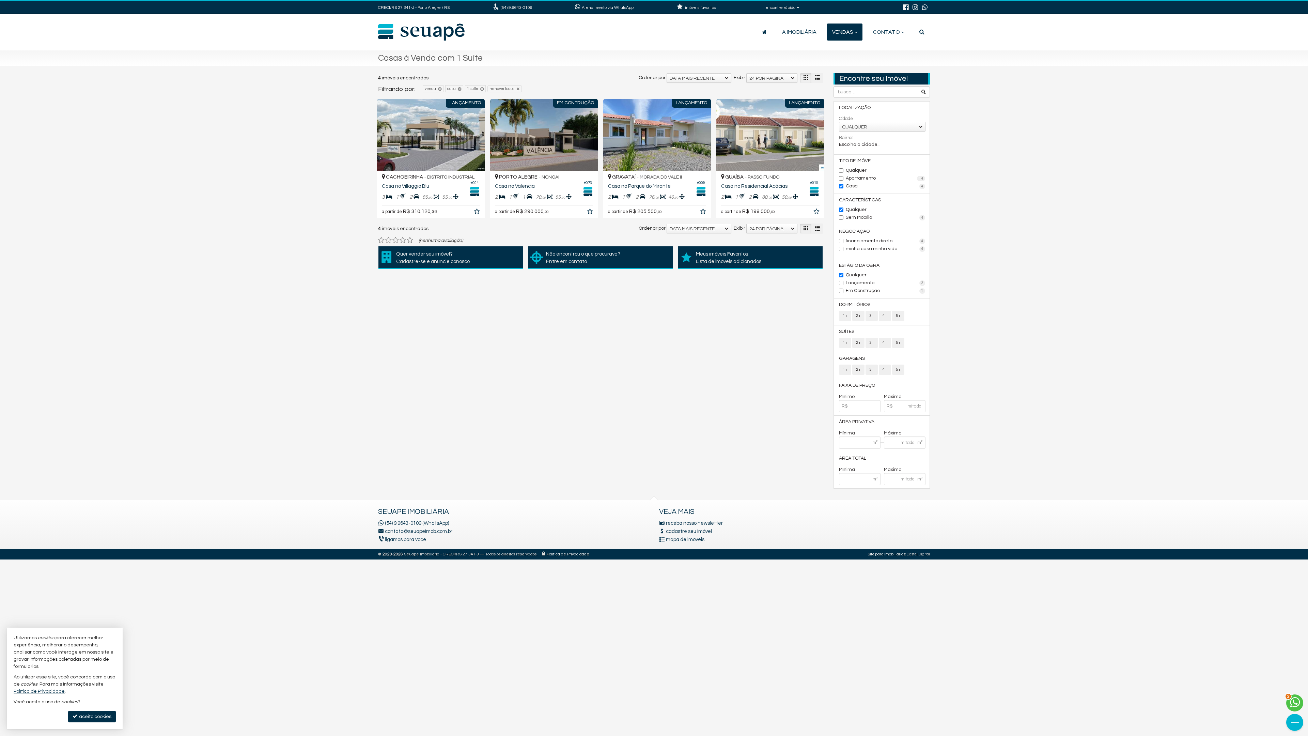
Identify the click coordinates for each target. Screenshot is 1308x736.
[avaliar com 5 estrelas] (410, 240)
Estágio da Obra (859, 265)
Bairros (846, 137)
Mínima (847, 433)
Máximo (892, 396)
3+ (871, 315)
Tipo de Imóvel (856, 160)
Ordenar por (652, 77)
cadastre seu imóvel (689, 531)
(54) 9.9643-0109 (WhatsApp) (417, 523)
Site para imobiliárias (886, 554)
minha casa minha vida (885, 248)
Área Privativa (856, 421)
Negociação (854, 231)
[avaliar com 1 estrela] (381, 240)
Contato (886, 32)
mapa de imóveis (685, 539)
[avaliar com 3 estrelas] (395, 240)
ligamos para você (405, 539)
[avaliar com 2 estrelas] (388, 240)
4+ (885, 315)
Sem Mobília (885, 217)
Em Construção (885, 290)
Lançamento (885, 282)
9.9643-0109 (516, 7)
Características (860, 200)
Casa (885, 186)
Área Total (852, 458)
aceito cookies (94, 716)
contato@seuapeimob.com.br (418, 531)
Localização (855, 107)
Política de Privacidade (568, 554)
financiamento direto (885, 241)
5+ (898, 315)
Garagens (852, 358)
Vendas (842, 32)
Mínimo (847, 396)
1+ (845, 315)
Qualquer (856, 170)
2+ (858, 315)
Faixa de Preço (857, 385)
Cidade (846, 118)
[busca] (922, 32)
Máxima (893, 433)
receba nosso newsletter (694, 523)
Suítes (846, 331)
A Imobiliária (799, 32)
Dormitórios (854, 304)
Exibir (739, 77)
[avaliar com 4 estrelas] (403, 240)
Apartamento (885, 178)
